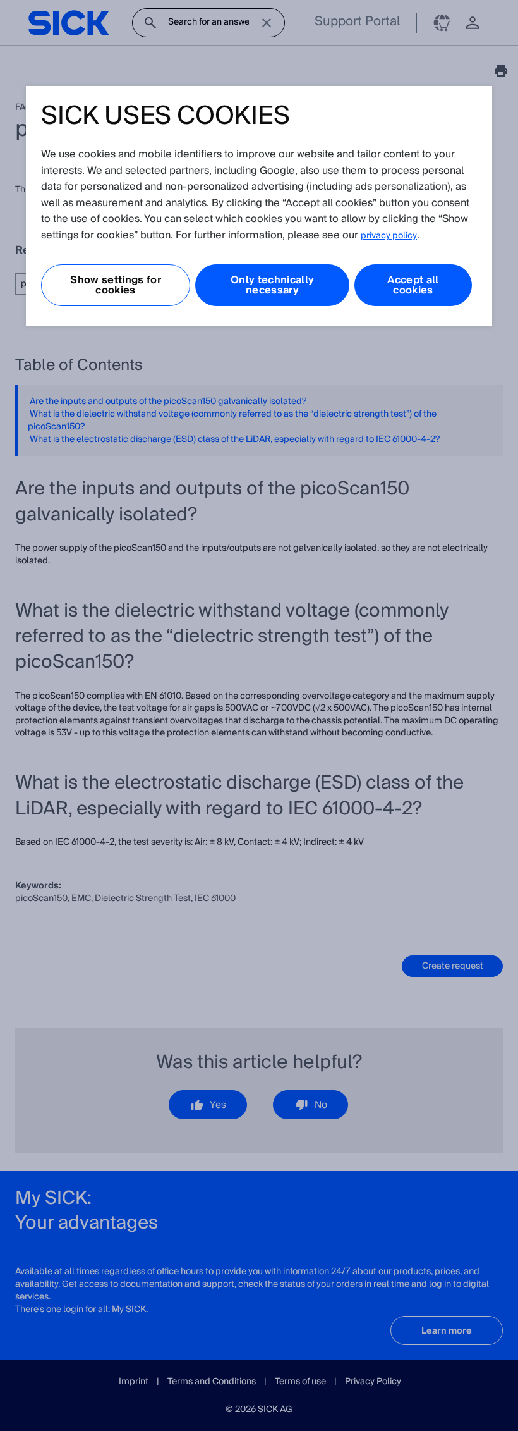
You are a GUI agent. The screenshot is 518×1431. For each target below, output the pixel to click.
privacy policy (389, 235)
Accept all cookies (412, 285)
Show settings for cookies (115, 285)
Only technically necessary (272, 285)
